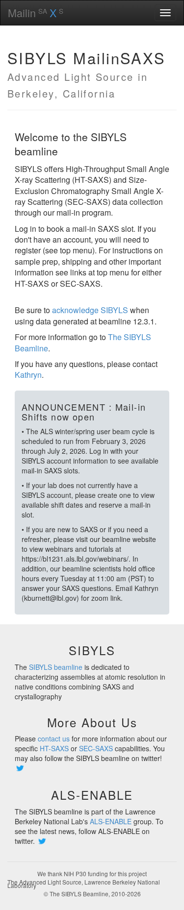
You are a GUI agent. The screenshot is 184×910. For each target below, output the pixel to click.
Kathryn (28, 374)
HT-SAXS (54, 748)
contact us (54, 738)
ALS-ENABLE (110, 821)
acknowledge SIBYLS (90, 310)
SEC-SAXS (96, 748)
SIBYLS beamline (55, 667)
